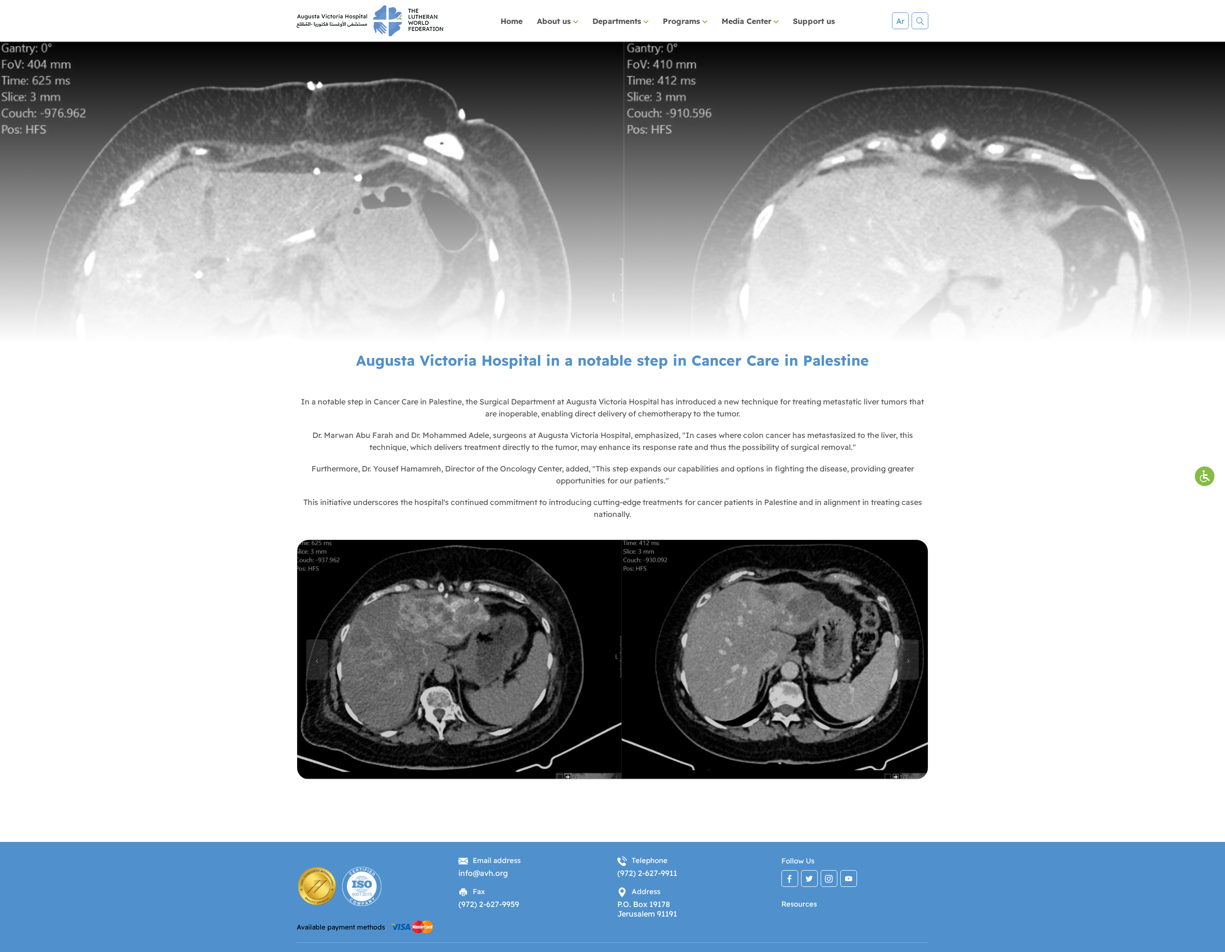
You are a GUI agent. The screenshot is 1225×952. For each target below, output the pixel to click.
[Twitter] (809, 878)
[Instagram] (829, 878)
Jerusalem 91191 (647, 913)
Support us (814, 21)
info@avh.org (483, 873)
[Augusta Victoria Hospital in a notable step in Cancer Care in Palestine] (612, 659)
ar (900, 21)
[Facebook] (789, 878)
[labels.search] (920, 20)
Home (512, 21)
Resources (799, 903)
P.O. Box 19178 (643, 904)
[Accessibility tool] (1204, 476)
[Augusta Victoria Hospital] (370, 21)
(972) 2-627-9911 (647, 873)
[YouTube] (848, 878)
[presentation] (317, 659)
